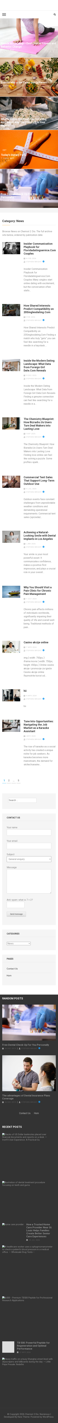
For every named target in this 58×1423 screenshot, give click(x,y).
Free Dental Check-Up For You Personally (19, 195)
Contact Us (12, 968)
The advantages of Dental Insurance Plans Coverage (26, 1097)
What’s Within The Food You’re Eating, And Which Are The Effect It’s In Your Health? (24, 122)
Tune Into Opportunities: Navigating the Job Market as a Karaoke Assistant (39, 726)
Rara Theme (24, 1417)
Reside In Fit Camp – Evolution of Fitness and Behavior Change (28, 45)
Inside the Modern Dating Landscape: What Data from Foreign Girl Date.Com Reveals (39, 365)
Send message (16, 914)
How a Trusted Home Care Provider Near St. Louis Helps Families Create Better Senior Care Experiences (39, 1230)
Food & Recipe (9, 114)
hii (25, 690)
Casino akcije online (36, 642)
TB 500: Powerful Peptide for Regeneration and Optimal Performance (33, 1345)
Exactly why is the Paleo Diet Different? (24, 82)
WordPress (48, 1417)
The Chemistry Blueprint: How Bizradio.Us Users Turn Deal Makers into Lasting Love (39, 423)
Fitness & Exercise (11, 39)
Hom (9, 975)
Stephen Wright (33, 262)
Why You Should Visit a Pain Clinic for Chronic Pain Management (38, 590)
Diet (4, 78)
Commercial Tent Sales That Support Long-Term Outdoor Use (39, 480)
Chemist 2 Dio (32, 1414)
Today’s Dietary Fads (13, 154)
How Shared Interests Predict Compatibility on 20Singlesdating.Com (39, 309)
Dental (6, 189)
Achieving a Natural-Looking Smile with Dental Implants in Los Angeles (40, 535)
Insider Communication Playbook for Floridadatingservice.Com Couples (40, 248)
